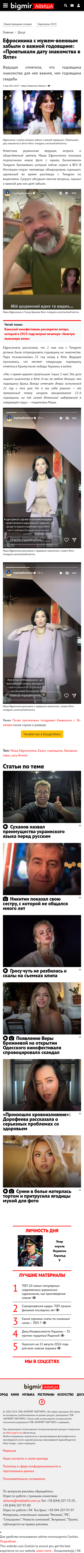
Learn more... (44, 1551)
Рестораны (46, 1394)
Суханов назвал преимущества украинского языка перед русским (34, 831)
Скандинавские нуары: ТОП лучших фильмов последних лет (46, 1308)
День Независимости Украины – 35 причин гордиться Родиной (46, 1333)
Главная (8, 32)
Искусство (65, 1394)
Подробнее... (9, 1541)
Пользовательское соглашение (24, 1479)
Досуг (22, 32)
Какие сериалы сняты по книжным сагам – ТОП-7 (46, 1321)
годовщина (55, 750)
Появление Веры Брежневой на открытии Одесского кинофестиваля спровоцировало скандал (32, 1045)
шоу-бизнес (20, 755)
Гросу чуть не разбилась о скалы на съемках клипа (35, 973)
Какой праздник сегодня (18, 24)
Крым (42, 750)
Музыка (28, 1394)
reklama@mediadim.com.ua (21, 1501)
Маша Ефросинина (23, 750)
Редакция (9, 1451)
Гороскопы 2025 (47, 24)
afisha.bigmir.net (14, 1432)
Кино (15, 1394)
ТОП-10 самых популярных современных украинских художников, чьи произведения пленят (44, 1292)
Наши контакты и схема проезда (25, 1458)
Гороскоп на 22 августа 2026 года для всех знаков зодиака (45, 1346)
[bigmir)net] (22, 5)
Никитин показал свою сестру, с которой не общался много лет (35, 903)
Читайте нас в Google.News (42, 734)
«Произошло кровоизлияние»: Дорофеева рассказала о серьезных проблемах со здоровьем (37, 1121)
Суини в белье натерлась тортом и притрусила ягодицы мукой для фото (37, 1196)
